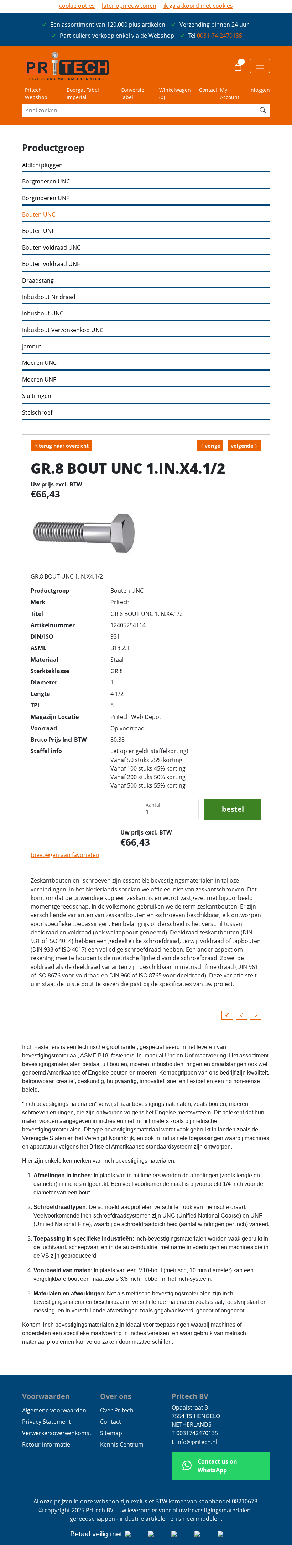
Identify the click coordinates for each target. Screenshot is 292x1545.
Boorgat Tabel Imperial (83, 93)
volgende (242, 445)
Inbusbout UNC (42, 313)
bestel (233, 809)
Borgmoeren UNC (46, 181)
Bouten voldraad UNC (51, 247)
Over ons (115, 1396)
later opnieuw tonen (129, 6)
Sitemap (111, 1433)
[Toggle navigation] (260, 66)
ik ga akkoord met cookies (198, 6)
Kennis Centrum (122, 1444)
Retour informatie (46, 1444)
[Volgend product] (255, 1015)
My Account (229, 93)
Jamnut (31, 346)
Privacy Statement (46, 1422)
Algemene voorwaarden (54, 1410)
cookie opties (77, 6)
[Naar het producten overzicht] (227, 1015)
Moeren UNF (39, 379)
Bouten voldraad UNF (51, 264)
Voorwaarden (46, 1396)
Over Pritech (117, 1410)
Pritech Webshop (36, 93)
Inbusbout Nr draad (48, 297)
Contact (208, 89)
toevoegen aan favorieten (65, 855)
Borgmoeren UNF (45, 198)
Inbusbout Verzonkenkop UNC (62, 330)
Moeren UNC (39, 362)
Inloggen (259, 89)
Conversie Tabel (132, 93)
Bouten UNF (38, 231)
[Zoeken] (263, 110)
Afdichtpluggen (42, 165)
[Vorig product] (241, 1015)
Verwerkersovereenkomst (57, 1433)
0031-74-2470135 (219, 35)
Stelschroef (37, 412)
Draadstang (38, 280)
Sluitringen (36, 396)
